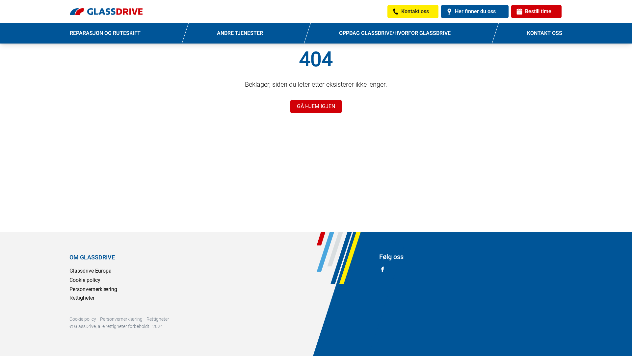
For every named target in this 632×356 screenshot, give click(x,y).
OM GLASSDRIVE (92, 257)
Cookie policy (84, 280)
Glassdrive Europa (90, 271)
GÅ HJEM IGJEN (316, 106)
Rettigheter (81, 298)
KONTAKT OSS (544, 33)
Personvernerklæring (93, 289)
